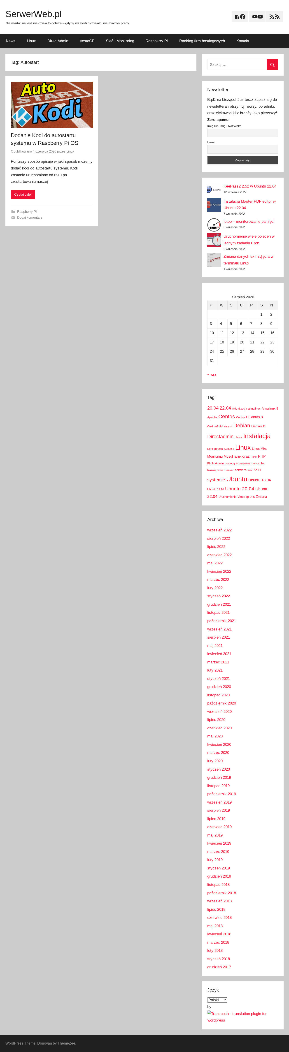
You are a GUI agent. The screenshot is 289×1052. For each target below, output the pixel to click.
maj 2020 (215, 736)
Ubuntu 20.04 (239, 488)
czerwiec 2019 (219, 827)
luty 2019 (215, 860)
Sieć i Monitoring (120, 41)
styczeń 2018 (218, 959)
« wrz (212, 374)
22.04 (225, 408)
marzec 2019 (218, 852)
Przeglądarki (243, 463)
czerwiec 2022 (219, 555)
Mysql (228, 456)
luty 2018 (215, 950)
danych (228, 426)
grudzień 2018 (219, 876)
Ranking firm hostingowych (202, 41)
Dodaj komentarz (29, 217)
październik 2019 (221, 794)
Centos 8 (255, 417)
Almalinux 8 (270, 408)
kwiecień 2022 (219, 571)
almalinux (254, 408)
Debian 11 (258, 426)
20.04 (213, 408)
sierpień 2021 (218, 637)
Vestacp (243, 496)
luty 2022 (215, 588)
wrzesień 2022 (219, 530)
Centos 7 (241, 417)
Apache (212, 417)
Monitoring (215, 456)
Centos (226, 416)
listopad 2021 (218, 612)
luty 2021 (215, 670)
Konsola (229, 448)
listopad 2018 (218, 885)
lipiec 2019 (216, 819)
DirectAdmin (57, 41)
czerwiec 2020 (219, 728)
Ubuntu (236, 479)
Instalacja (257, 436)
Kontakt (242, 41)
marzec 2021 (218, 662)
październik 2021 (221, 621)
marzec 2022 (218, 579)
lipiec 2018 (216, 909)
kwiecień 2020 (219, 744)
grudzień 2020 (219, 687)
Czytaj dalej (22, 194)
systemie (216, 479)
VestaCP (87, 41)
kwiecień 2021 (219, 654)
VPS (252, 497)
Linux (31, 41)
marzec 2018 (218, 942)
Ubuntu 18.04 (259, 480)
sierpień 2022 (218, 538)
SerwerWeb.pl (33, 14)
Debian (241, 426)
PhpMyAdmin (215, 463)
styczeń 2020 (218, 769)
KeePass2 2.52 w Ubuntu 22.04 (250, 186)
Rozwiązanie (215, 470)
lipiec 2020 (216, 720)
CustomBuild (215, 426)
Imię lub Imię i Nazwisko (224, 126)
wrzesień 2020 (219, 711)
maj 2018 (215, 926)
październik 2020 (221, 703)
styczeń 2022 (218, 596)
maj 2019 (215, 835)
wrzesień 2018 (219, 901)
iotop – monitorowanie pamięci (249, 221)
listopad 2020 (218, 695)
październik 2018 (221, 893)
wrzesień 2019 (219, 802)
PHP (262, 456)
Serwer (228, 470)
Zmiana (261, 496)
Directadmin (220, 436)
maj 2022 (215, 563)
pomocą (230, 463)
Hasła (238, 437)
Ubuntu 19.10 (215, 489)
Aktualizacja (239, 408)
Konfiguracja (215, 448)
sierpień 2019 (218, 810)
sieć (250, 470)
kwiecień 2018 (219, 934)
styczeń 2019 (218, 868)
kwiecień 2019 (219, 843)
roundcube (257, 463)
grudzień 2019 (219, 777)
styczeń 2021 (218, 679)
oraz (246, 456)
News (10, 41)
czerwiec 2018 (219, 917)
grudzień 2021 (219, 604)
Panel (254, 456)
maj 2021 (215, 646)
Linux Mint (259, 448)
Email (211, 142)
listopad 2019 (218, 786)
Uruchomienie (227, 496)
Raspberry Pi (157, 41)
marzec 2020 (218, 753)
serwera (241, 470)
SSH (257, 470)
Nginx (237, 456)
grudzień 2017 (219, 967)
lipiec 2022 (216, 547)
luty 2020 (215, 761)
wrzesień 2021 (219, 629)
